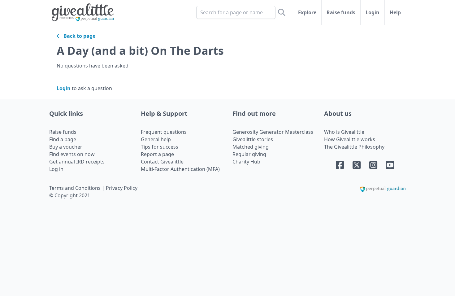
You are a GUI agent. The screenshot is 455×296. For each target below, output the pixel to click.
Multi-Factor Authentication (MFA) (180, 169)
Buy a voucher (65, 146)
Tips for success (159, 146)
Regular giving (249, 154)
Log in (56, 169)
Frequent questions (164, 131)
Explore (307, 12)
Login (372, 12)
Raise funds (341, 12)
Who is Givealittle (344, 131)
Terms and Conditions (75, 188)
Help (395, 12)
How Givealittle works (349, 139)
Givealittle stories (252, 139)
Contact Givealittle (162, 161)
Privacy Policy (121, 188)
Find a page (62, 139)
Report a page (157, 154)
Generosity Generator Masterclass (272, 131)
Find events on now (72, 154)
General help (156, 139)
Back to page (77, 36)
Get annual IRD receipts (77, 161)
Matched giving (250, 146)
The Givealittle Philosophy (354, 146)
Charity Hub (246, 161)
